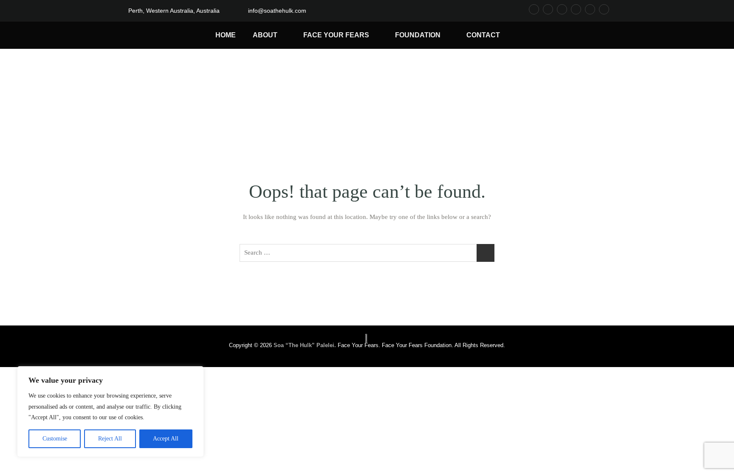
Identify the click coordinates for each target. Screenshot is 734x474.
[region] (110, 411)
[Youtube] (576, 9)
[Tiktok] (562, 9)
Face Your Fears (336, 35)
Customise (54, 438)
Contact (483, 35)
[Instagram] (548, 9)
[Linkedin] (604, 9)
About (265, 35)
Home (225, 35)
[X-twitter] (590, 9)
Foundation (417, 35)
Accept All (165, 438)
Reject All (110, 438)
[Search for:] (367, 253)
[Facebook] (534, 9)
